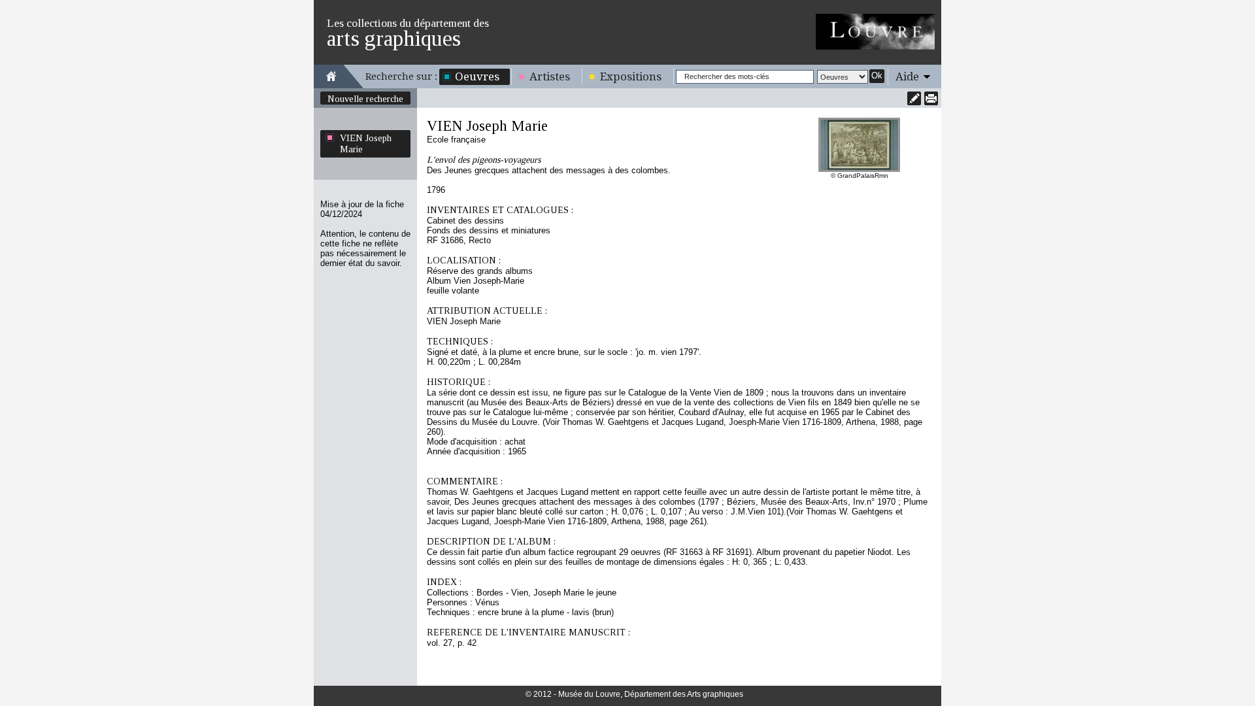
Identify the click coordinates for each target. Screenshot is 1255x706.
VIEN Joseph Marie (366, 143)
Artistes (549, 76)
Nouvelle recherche (365, 98)
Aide (907, 76)
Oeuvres (477, 76)
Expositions (630, 76)
